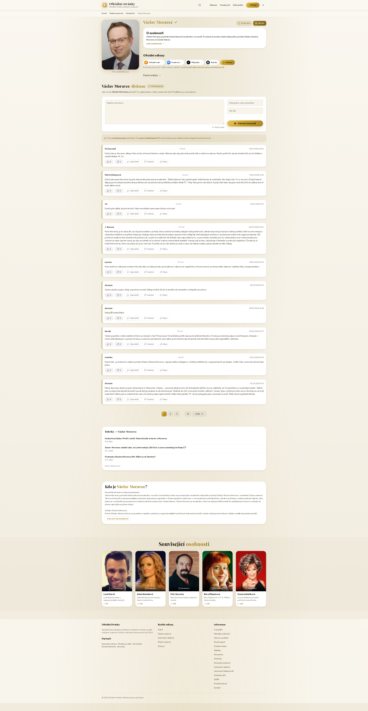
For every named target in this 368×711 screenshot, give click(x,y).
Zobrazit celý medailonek (118, 519)
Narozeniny (218, 654)
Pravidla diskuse (220, 684)
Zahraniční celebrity (166, 638)
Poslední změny (220, 646)
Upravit (261, 23)
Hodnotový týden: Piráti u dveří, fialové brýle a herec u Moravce (136, 438)
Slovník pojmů (219, 642)
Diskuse (213, 5)
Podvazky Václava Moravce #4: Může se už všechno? (130, 456)
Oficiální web (154, 62)
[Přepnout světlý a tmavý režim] (263, 5)
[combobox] (202, 5)
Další (197, 414)
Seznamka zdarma (109, 644)
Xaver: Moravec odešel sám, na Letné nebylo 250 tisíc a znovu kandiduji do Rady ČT (145, 447)
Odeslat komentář (247, 123)
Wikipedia (195, 62)
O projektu (218, 630)
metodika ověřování (197, 67)
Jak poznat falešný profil (224, 671)
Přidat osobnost (164, 642)
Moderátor (130, 13)
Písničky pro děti (124, 644)
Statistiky (218, 659)
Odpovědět (134, 162)
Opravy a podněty (221, 638)
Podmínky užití (220, 675)
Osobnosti (225, 5)
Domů (104, 13)
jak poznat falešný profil (214, 67)
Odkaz (164, 162)
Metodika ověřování (222, 634)
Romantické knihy (109, 647)
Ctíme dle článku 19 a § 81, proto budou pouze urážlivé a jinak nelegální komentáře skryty (160, 138)
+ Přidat (252, 5)
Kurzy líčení (137, 644)
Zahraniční (238, 5)
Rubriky (214, 62)
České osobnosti (116, 13)
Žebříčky (217, 650)
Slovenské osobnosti (222, 663)
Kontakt (217, 688)
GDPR (216, 679)
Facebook (175, 62)
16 (188, 414)
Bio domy (121, 647)
